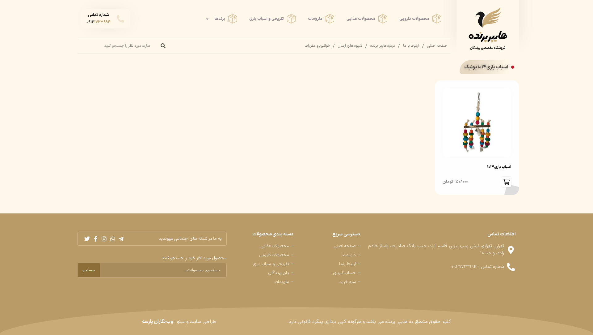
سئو (181, 321)
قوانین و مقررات (317, 46)
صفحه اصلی (437, 46)
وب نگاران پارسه (157, 321)
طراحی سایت (203, 321)
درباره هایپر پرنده (382, 46)
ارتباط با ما (410, 46)
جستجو (88, 270)
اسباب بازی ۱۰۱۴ (499, 167)
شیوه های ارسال (350, 46)
